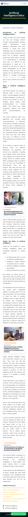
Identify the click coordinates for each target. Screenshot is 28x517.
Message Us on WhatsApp (19, 513)
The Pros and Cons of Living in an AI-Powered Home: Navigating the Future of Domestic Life (14, 448)
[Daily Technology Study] (5, 3)
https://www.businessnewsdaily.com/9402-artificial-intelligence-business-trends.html (14, 490)
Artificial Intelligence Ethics (12, 77)
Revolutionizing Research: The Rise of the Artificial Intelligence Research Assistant (13, 213)
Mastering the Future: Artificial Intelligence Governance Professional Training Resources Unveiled (14, 349)
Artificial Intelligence (11, 506)
